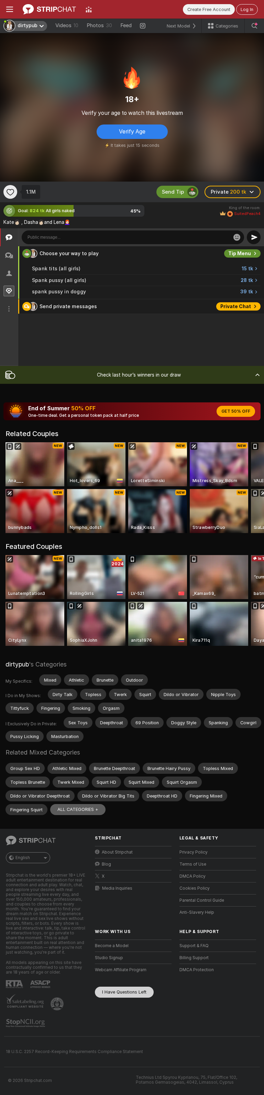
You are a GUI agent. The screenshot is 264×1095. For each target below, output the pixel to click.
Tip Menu (239, 253)
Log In (247, 9)
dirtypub (17, 664)
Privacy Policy (193, 852)
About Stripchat (117, 852)
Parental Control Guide (201, 900)
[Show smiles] (237, 237)
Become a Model (112, 945)
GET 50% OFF (235, 411)
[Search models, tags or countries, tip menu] (254, 26)
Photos (99, 25)
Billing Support (194, 957)
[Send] (254, 237)
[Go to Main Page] (49, 9)
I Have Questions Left (124, 992)
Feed (126, 25)
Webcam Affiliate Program (120, 969)
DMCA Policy (192, 876)
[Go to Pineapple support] (58, 1003)
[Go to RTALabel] (15, 984)
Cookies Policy (194, 888)
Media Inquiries (117, 888)
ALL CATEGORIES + (77, 809)
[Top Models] (88, 9)
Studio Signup (109, 957)
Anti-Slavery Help (196, 912)
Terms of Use (192, 864)
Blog (106, 864)
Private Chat (235, 306)
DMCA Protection (196, 969)
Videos (66, 25)
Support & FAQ (194, 945)
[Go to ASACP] (41, 984)
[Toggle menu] (9, 9)
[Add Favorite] (10, 192)
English (22, 857)
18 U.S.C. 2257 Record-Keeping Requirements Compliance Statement (74, 1051)
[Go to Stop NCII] (26, 1023)
